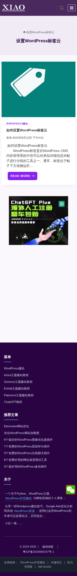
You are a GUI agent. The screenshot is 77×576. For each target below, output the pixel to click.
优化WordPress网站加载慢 (21, 433)
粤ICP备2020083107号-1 (38, 551)
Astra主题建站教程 (16, 375)
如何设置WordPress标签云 (26, 130)
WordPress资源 (24, 511)
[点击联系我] (70, 489)
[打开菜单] (71, 8)
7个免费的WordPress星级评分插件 (27, 446)
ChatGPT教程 (13, 402)
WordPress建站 (17, 123)
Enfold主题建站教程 (17, 388)
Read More (23, 177)
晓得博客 (48, 546)
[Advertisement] (38, 288)
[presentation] (38, 89)
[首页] (24, 32)
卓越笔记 (56, 562)
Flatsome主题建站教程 (19, 395)
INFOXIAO (44, 566)
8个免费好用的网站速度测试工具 (25, 459)
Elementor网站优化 (16, 426)
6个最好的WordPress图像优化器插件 (28, 439)
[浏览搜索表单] (62, 8)
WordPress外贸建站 (18, 498)
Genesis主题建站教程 (18, 381)
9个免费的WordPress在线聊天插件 (27, 453)
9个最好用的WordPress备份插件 (25, 466)
